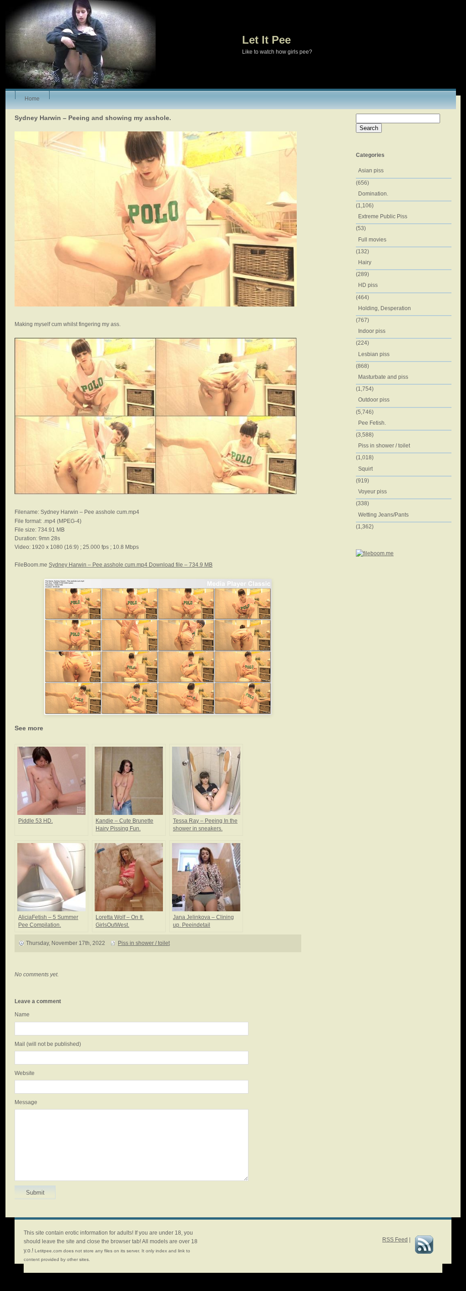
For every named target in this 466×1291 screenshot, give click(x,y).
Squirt (365, 469)
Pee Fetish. (372, 423)
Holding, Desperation (384, 308)
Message (26, 1102)
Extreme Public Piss (382, 216)
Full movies (372, 239)
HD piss (368, 285)
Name (22, 1014)
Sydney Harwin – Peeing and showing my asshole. (93, 117)
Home (32, 97)
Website (25, 1073)
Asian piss (371, 170)
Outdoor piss (374, 400)
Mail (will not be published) (48, 1044)
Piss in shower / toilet (144, 943)
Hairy (364, 262)
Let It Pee (266, 40)
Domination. (373, 194)
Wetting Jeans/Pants (383, 515)
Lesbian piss (374, 354)
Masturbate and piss (383, 377)
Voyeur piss (372, 491)
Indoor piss (371, 331)
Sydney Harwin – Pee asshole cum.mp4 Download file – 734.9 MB (131, 565)
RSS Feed (395, 1239)
